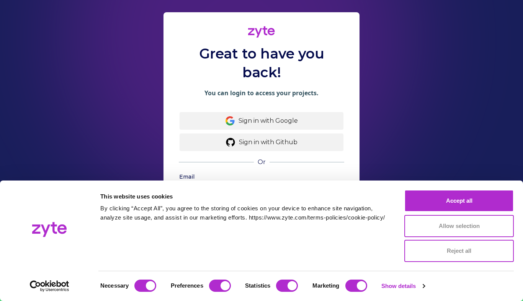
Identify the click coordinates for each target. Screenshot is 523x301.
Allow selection (459, 226)
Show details (398, 286)
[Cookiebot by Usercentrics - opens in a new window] (49, 286)
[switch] (220, 286)
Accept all (459, 200)
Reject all (459, 250)
